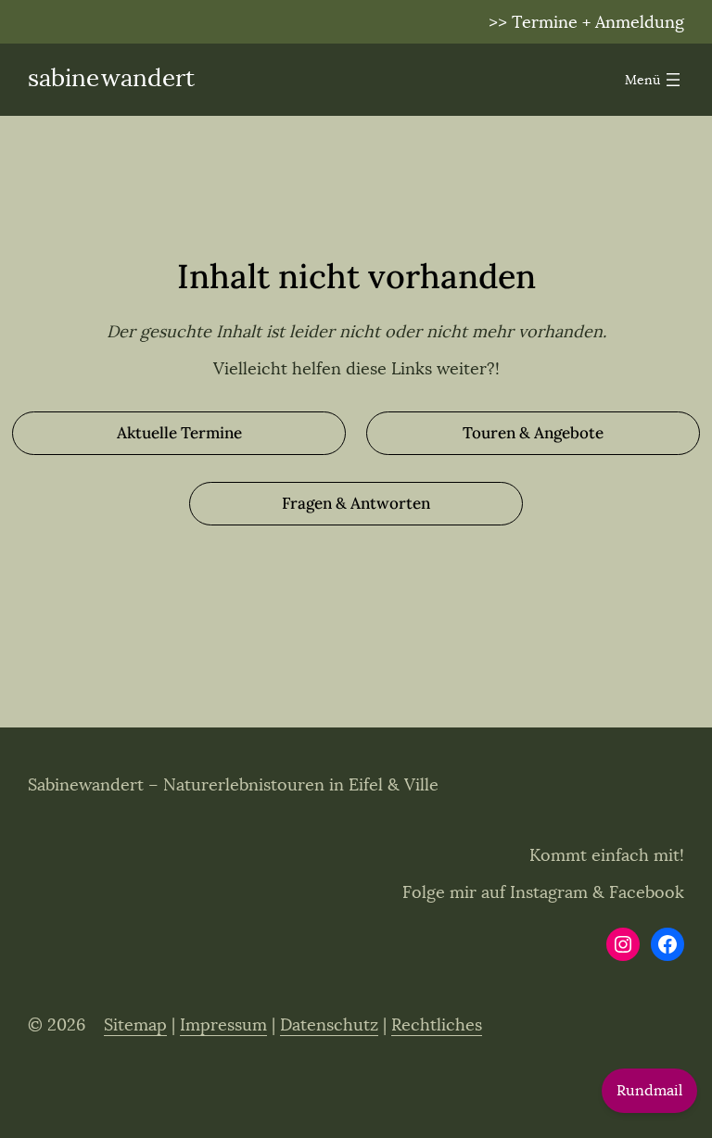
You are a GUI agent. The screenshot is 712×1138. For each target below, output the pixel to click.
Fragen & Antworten (356, 503)
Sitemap (135, 1025)
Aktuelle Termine (179, 433)
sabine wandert (111, 78)
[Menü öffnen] (654, 80)
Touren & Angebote (533, 433)
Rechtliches (436, 1025)
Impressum (223, 1025)
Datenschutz (329, 1025)
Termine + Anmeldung (598, 22)
